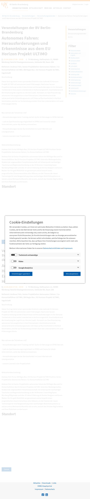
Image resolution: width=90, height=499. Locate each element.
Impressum (68, 248)
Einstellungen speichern (21, 274)
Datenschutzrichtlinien (51, 248)
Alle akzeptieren (72, 274)
